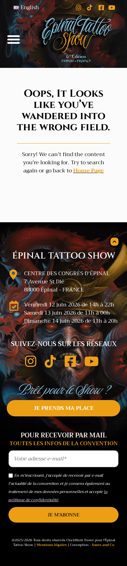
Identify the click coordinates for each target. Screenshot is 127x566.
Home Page (88, 170)
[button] (13, 39)
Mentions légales (52, 545)
